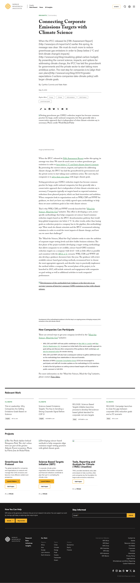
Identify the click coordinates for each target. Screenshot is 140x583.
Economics (70, 545)
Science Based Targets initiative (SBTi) (51, 463)
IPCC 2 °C (63, 254)
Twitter (131, 571)
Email (75, 515)
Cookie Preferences (129, 563)
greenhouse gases (45, 101)
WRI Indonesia (104, 553)
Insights (31, 5)
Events (133, 540)
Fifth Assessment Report (73, 158)
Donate (116, 6)
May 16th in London (85, 343)
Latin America (45, 552)
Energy (51, 97)
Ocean (56, 560)
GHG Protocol (82, 97)
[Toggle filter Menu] (129, 6)
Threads (124, 571)
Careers (132, 551)
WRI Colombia (104, 548)
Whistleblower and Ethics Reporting (124, 561)
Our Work (44, 538)
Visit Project (10, 486)
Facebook (113, 571)
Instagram (117, 571)
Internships (131, 553)
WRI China (105, 546)
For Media (132, 546)
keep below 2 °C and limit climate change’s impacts (77, 165)
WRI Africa (106, 540)
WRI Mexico (105, 556)
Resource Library (130, 543)
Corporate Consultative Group (66, 360)
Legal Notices (130, 558)
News (41, 7)
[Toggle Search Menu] (125, 6)
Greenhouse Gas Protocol (14, 463)
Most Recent (33, 7)
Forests (56, 555)
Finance (69, 550)
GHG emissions (71, 97)
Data (27, 540)
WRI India (106, 551)
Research (28, 538)
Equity (69, 547)
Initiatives (28, 543)
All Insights (48, 7)
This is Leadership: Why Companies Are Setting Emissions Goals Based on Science (16, 410)
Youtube (134, 571)
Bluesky (127, 571)
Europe (43, 550)
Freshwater (57, 557)
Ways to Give (21, 521)
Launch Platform (13, 481)
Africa (43, 545)
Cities (56, 545)
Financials (132, 548)
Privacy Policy (130, 556)
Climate (60, 97)
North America (45, 555)
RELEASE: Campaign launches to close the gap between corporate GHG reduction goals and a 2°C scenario (119, 410)
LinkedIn (120, 571)
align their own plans (60, 177)
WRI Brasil (106, 543)
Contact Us (131, 538)
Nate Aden (55, 377)
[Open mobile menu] (134, 6)
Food (55, 552)
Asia (42, 547)
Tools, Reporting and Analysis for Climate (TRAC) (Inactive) (83, 464)
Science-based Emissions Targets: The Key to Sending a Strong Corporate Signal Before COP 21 (51, 410)
